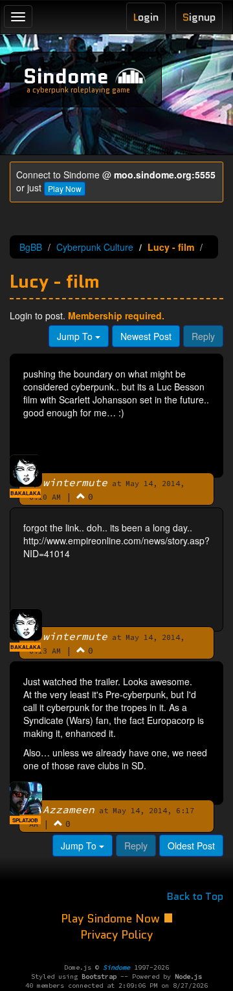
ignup (199, 17)
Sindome (66, 76)
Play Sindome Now (112, 918)
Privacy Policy (116, 934)
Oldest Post (191, 845)
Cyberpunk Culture (94, 246)
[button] (80, 495)
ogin (146, 17)
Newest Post (146, 336)
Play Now (65, 188)
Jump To (76, 336)
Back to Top (195, 896)
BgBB (30, 246)
